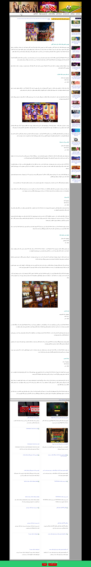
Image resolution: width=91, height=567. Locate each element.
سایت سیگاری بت (52, 563)
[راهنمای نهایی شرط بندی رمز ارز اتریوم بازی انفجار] (76, 30)
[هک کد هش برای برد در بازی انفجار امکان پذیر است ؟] (76, 64)
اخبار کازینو (36, 13)
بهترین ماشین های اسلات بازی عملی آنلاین (60, 18)
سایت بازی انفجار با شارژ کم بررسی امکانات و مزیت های (76, 134)
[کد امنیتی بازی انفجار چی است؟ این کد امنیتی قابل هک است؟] (76, 38)
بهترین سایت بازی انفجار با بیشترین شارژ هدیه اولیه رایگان (76, 162)
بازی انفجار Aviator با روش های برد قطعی (76, 51)
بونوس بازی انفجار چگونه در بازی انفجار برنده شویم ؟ (76, 171)
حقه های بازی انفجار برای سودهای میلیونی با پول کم (76, 59)
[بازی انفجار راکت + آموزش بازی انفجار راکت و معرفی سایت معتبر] (76, 73)
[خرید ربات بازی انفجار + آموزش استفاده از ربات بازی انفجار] (76, 176)
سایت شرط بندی (66, 13)
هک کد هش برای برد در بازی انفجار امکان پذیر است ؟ (76, 68)
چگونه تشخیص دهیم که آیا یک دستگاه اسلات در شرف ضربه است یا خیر (55, 470)
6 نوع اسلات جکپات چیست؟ (34, 549)
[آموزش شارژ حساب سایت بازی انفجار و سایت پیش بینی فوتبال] (76, 102)
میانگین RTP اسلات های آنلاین (63, 523)
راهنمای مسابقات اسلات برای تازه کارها (32, 496)
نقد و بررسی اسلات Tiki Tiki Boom (62, 496)
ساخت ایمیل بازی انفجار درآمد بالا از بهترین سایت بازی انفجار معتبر (76, 143)
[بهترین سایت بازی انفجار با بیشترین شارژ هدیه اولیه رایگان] (76, 157)
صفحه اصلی (78, 13)
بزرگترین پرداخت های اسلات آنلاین (33, 417)
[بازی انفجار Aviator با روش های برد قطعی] (76, 47)
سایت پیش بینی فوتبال (43, 13)
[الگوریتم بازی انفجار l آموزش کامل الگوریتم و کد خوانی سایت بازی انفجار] (76, 91)
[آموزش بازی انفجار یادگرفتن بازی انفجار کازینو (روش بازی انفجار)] (76, 148)
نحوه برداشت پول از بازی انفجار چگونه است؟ (76, 26)
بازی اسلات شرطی (62, 399)
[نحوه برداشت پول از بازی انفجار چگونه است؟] (76, 21)
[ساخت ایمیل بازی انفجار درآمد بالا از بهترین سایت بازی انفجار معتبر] (76, 139)
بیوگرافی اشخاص (52, 13)
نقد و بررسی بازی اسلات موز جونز (33, 523)
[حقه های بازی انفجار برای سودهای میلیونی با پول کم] (76, 55)
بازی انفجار (72, 13)
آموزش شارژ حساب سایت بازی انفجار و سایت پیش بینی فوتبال (76, 106)
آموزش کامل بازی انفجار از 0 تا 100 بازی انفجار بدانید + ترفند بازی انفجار (76, 125)
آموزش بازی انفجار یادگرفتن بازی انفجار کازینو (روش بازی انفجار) (76, 152)
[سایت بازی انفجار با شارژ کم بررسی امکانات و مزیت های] (76, 130)
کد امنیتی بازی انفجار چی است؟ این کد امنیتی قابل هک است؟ (76, 42)
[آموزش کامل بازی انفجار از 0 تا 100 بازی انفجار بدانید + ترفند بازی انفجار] (76, 120)
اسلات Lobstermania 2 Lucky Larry (33, 443)
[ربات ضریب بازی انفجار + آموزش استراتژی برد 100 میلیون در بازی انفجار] (76, 82)
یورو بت (44, 563)
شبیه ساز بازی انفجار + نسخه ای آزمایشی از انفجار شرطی (76, 115)
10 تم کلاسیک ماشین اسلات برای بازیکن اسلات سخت (58, 549)
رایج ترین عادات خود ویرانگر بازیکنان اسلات (31, 470)
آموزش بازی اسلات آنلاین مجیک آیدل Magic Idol (59, 417)
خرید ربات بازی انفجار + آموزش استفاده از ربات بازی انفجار (76, 180)
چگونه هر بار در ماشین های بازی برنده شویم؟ (60, 443)
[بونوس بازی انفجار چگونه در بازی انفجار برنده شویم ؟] (76, 167)
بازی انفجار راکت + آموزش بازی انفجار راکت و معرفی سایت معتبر (76, 77)
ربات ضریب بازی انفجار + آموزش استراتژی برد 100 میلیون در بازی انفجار (76, 86)
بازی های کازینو (59, 13)
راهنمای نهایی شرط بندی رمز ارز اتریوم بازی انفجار (76, 34)
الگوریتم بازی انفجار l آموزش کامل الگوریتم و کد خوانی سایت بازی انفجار (76, 97)
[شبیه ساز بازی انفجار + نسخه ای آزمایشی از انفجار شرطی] (76, 111)
